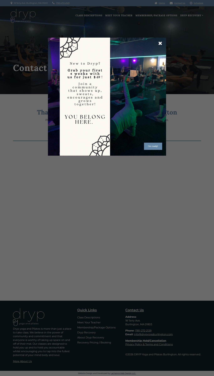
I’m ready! (153, 146)
